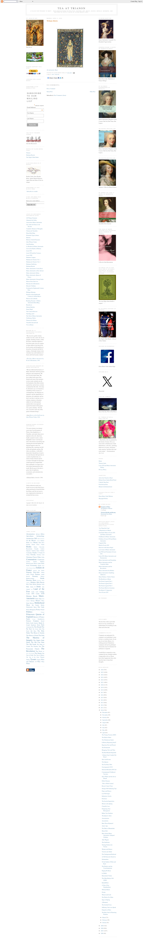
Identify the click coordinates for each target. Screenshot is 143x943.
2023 (102, 677)
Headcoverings (30, 578)
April (103, 732)
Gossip (103, 892)
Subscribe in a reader (32, 191)
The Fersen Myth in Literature (106, 588)
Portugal (42, 612)
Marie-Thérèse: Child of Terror (107, 577)
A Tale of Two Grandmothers (106, 886)
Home (100, 461)
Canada (36, 549)
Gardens (37, 574)
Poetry (38, 609)
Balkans (42, 540)
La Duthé (104, 873)
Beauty (35, 542)
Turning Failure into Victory (107, 846)
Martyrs (38, 601)
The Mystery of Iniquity (35, 638)
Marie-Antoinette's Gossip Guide (34, 279)
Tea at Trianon (72, 8)
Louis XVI (29, 251)
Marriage (33, 600)
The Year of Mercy (39, 655)
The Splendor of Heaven (106, 508)
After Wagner (105, 840)
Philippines (33, 609)
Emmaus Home (32, 568)
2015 (102, 697)
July (103, 725)
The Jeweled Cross (107, 905)
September (105, 720)
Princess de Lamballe (31, 298)
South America (34, 623)
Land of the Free (35, 590)
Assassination (105, 818)
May (103, 730)
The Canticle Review (31, 311)
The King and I (30, 314)
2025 (102, 672)
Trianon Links (102, 463)
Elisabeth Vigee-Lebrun (32, 235)
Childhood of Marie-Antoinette (107, 537)
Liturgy (42, 592)
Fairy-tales (36, 572)
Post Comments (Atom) (60, 95)
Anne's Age (105, 826)
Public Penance (106, 781)
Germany (35, 576)
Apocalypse (29, 536)
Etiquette (29, 572)
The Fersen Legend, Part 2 (105, 583)
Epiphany (35, 570)
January (104, 922)
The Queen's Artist (106, 816)
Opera (35, 607)
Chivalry (33, 555)
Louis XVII (29, 255)
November (105, 715)
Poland (42, 609)
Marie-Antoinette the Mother (106, 570)
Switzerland (29, 627)
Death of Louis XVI (104, 545)
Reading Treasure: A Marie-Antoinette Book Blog (33, 302)
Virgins (39, 659)
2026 (102, 670)
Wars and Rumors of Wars (35, 660)
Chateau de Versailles (32, 231)
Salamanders (105, 859)
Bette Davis (41, 542)
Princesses (30, 614)
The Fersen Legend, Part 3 (105, 586)
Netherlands (29, 607)
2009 (102, 926)
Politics (29, 611)
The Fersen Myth (37, 629)
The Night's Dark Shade (32, 157)
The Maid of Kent (106, 737)
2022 (102, 680)
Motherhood (39, 602)
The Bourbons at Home (105, 579)
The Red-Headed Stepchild (109, 752)
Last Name (30, 118)
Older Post (92, 91)
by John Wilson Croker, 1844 (35, 416)
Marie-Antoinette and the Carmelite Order (105, 563)
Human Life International (105, 487)
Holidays (33, 582)
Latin (33, 592)
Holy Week (29, 584)
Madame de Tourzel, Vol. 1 (33, 259)
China (27, 555)
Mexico (32, 603)
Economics (33, 565)
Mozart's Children (31, 286)
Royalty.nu (29, 305)
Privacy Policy (102, 469)
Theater (42, 657)
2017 (102, 692)
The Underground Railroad (109, 854)
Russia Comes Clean (107, 786)
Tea (33, 627)
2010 (102, 710)
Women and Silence (107, 849)
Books (28, 546)
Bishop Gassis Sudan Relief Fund (107, 480)
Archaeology (40, 536)
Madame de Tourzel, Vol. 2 (33, 262)
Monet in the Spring (107, 804)
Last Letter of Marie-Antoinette (107, 550)
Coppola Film (102, 543)
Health (42, 578)
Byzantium (29, 549)
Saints (28, 619)
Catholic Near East (104, 482)
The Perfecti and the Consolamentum (107, 867)
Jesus (38, 586)
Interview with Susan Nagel (106, 547)
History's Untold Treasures (33, 240)
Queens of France (38, 617)
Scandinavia (41, 619)
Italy (27, 587)
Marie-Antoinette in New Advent (35, 271)
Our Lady (41, 607)
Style (42, 625)
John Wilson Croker (31, 242)
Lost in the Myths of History (33, 248)
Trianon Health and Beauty (108, 512)
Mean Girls (105, 831)
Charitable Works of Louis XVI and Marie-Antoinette (107, 533)
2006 (102, 933)
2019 (102, 687)
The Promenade (106, 747)
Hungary (39, 584)
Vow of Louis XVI (103, 592)
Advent (38, 534)
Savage (33, 619)
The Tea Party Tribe (107, 764)
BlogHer (28, 544)
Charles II (41, 553)
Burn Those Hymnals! (107, 823)
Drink (42, 563)
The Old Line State (37, 642)
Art (35, 538)
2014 (102, 700)
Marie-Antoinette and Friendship (107, 560)
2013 (102, 702)
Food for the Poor (103, 484)
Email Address (35, 107)
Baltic (31, 542)
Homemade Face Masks (106, 514)
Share (56, 70)
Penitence (104, 798)
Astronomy (42, 538)
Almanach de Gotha (31, 220)
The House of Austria (37, 633)
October (104, 717)
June (103, 727)
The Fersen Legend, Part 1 (105, 581)
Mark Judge (38, 598)
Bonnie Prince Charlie (38, 544)
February (104, 920)
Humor (34, 584)
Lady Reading (30, 244)
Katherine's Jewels (106, 796)
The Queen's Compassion (105, 590)
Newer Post (50, 91)
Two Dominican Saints (108, 740)
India (43, 584)
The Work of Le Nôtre (107, 897)
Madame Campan (31, 257)
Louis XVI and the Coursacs (33, 253)
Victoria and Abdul (107, 852)
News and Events (106, 759)
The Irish (41, 635)
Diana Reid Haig (30, 233)
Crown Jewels (31, 561)
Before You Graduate (107, 813)
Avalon (38, 540)
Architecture (30, 538)
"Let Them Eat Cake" (104, 528)
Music (28, 605)
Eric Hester (41, 570)
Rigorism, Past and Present (109, 745)
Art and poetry (50, 70)
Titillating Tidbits (31, 318)
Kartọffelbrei (105, 883)
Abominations (30, 534)
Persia (27, 609)
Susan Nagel (29, 309)
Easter (27, 565)
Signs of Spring (106, 900)
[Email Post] (73, 72)
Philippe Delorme (31, 292)
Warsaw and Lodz (106, 895)
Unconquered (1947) (107, 767)
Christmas (29, 557)
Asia (38, 538)
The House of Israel (32, 635)
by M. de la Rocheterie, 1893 (35, 359)
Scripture (36, 621)
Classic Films (37, 557)
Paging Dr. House (106, 871)
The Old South (31, 644)
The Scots (39, 651)
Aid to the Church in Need (106, 478)
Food (32, 574)
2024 (102, 675)
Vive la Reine (29, 325)
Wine (42, 661)
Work (28, 663)
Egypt (39, 565)
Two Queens (105, 762)
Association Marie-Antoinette (34, 222)
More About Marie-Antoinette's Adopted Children (108, 835)
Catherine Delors (35, 550)
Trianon (28, 153)
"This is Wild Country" (108, 783)
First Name (30, 113)
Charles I (35, 553)
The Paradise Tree (36, 646)
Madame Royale (30, 155)
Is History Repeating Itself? (109, 742)
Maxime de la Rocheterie (32, 284)
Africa (42, 534)
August (104, 722)
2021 (102, 682)
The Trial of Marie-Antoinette (34, 316)
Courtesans (41, 559)
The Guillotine (106, 842)
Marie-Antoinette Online (32, 273)
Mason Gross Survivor (32, 281)
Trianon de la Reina (31, 320)
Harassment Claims (107, 876)
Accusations (105, 821)
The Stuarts (38, 653)
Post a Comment (51, 88)
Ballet (27, 542)
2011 (102, 707)
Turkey (28, 659)
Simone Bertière (30, 307)
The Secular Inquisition (108, 801)
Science (28, 621)
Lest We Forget (106, 793)
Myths (42, 605)
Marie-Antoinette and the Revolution (105, 567)
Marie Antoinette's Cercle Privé (34, 268)
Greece (42, 576)
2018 (102, 690)
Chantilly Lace (106, 806)
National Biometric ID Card (109, 769)
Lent (37, 592)
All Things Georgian (31, 218)
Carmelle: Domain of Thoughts (34, 229)
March (104, 917)
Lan (31, 589)
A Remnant (105, 902)
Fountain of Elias (105, 507)
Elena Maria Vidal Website (106, 496)
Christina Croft (40, 554)
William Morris (52, 21)
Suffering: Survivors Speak (109, 907)
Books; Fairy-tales (39, 547)
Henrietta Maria (31, 580)
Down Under (37, 563)
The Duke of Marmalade (108, 828)
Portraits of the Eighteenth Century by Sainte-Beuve (33, 295)
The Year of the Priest (32, 657)
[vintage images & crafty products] (33, 526)
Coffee (42, 557)
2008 (102, 928)
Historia (28, 237)
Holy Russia (40, 582)
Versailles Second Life (32, 322)
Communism (31, 559)
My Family (35, 605)
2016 (102, 695)
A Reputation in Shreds (105, 530)
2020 (102, 685)
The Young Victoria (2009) (109, 735)
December (105, 712)
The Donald (37, 627)
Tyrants (33, 659)
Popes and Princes (106, 791)
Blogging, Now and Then (108, 750)
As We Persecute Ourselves (109, 857)
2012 (102, 705)
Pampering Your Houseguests (106, 810)
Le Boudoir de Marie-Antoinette (34, 246)
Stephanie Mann (35, 625)
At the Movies (31, 540)
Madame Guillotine (31, 264)
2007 (102, 931)
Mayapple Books (103, 498)
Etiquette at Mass (106, 910)
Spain (40, 623)
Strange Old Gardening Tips (109, 788)
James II (32, 587)
